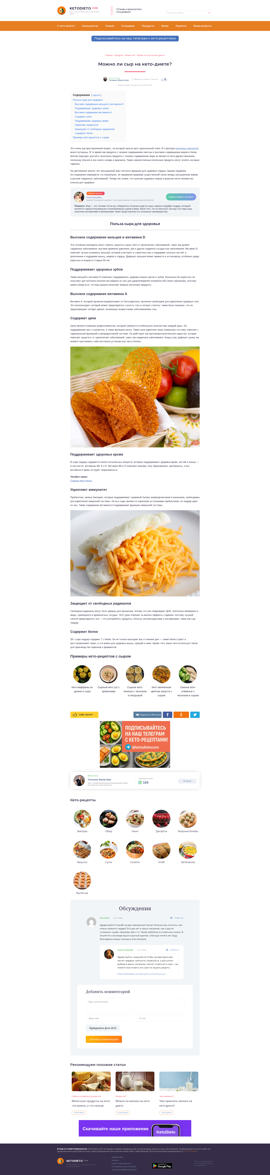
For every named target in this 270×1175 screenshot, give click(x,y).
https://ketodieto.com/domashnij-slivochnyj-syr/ (141, 973)
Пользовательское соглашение (124, 1167)
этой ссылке (190, 1151)
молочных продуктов (186, 148)
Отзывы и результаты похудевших (129, 10)
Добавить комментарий (103, 1039)
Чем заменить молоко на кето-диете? (175, 1103)
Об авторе (187, 781)
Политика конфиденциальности (124, 1170)
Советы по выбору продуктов (86, 1096)
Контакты (115, 1160)
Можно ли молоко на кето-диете (133, 1103)
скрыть (96, 95)
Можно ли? (121, 1096)
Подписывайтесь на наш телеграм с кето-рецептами (135, 38)
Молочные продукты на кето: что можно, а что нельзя (91, 1103)
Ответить (179, 918)
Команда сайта (117, 1157)
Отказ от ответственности (121, 1163)
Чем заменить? (166, 1096)
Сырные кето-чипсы (81, 480)
